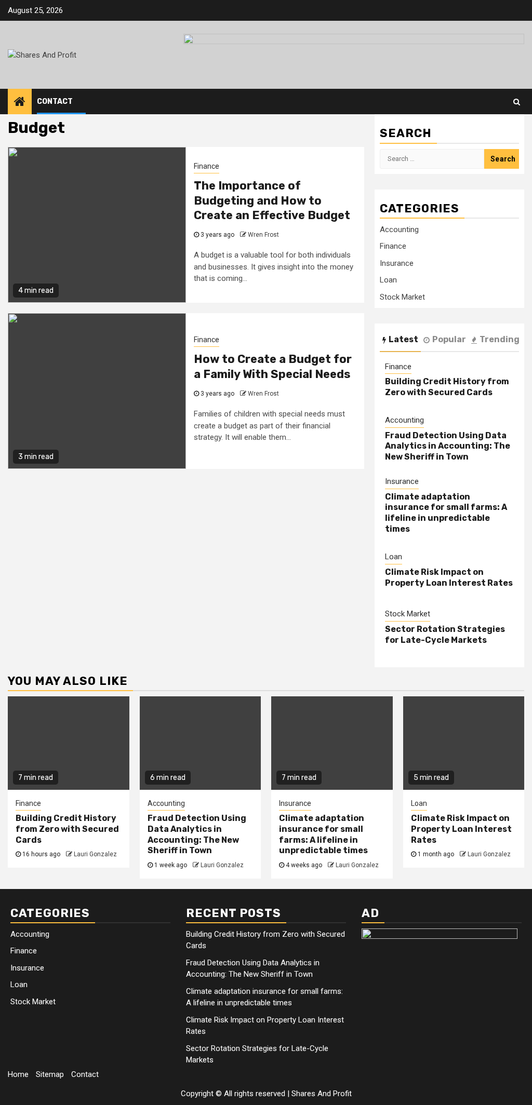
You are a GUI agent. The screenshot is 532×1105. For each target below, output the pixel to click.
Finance (206, 166)
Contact (55, 101)
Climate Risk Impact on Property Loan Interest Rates (449, 577)
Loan (388, 280)
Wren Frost (263, 234)
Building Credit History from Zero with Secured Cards (447, 386)
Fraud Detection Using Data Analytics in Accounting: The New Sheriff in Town (447, 446)
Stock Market (402, 297)
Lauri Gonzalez (95, 854)
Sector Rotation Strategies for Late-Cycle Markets (445, 634)
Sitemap (50, 1074)
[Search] (516, 102)
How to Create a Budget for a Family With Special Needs (273, 366)
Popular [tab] (449, 339)
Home (18, 1074)
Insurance (397, 263)
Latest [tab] (403, 339)
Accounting (399, 229)
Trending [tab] (500, 339)
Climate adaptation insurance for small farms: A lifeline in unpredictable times (446, 513)
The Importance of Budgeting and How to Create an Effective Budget (272, 200)
